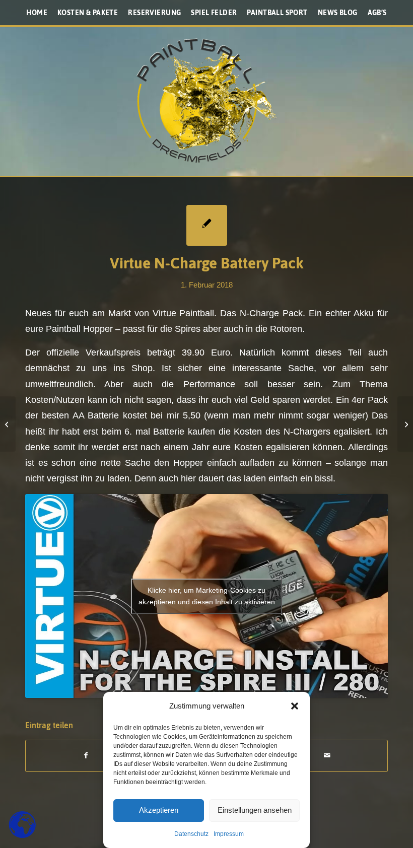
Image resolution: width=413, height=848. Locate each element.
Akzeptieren (158, 810)
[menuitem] (36, 12)
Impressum (229, 833)
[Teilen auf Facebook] (86, 755)
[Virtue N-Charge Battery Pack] (206, 225)
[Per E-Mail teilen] (327, 755)
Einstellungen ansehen (255, 810)
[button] (295, 706)
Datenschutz (191, 833)
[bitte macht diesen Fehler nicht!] (8, 424)
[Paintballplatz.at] (206, 100)
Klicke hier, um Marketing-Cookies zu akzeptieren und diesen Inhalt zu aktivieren (207, 596)
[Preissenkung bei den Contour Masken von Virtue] (405, 424)
